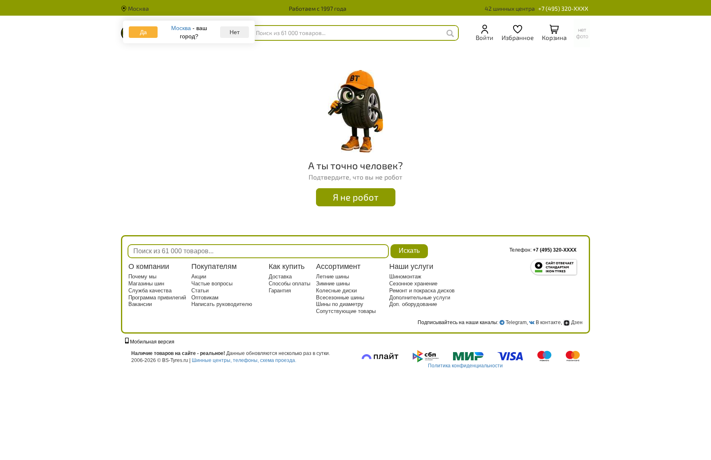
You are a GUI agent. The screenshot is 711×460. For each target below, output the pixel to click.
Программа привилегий (157, 297)
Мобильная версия (151, 342)
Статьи (200, 290)
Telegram (516, 322)
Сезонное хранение (413, 283)
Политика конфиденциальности (465, 366)
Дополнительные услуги (419, 297)
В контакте (548, 322)
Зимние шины (333, 283)
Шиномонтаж (405, 276)
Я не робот (356, 196)
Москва (138, 8)
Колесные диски (336, 290)
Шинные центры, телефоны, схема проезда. (244, 360)
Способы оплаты (289, 283)
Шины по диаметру (339, 304)
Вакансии (140, 304)
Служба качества (150, 290)
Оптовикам (204, 297)
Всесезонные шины (340, 297)
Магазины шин (146, 283)
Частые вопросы (211, 283)
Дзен (576, 322)
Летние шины (332, 276)
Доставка (280, 276)
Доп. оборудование (413, 304)
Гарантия (280, 290)
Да (143, 32)
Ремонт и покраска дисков (422, 290)
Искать (409, 250)
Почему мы (142, 276)
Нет (234, 32)
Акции (198, 276)
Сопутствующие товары (346, 311)
